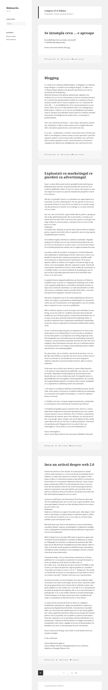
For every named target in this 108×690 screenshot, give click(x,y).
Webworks (12, 7)
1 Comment (75, 660)
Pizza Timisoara (11, 39)
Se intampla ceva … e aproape (69, 33)
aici (68, 47)
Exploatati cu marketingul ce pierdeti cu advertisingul (69, 175)
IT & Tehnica (66, 59)
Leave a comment (78, 59)
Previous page (40, 672)
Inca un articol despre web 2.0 (69, 464)
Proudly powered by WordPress (54, 686)
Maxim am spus (11, 36)
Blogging (52, 78)
